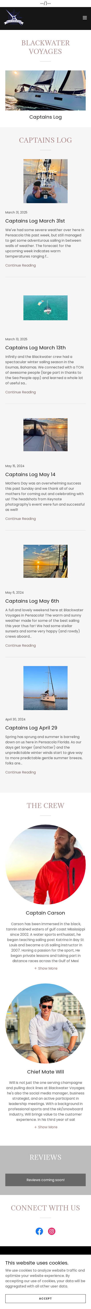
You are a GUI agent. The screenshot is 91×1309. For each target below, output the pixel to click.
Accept (45, 1298)
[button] (84, 17)
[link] (14, 17)
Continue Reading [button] (20, 265)
